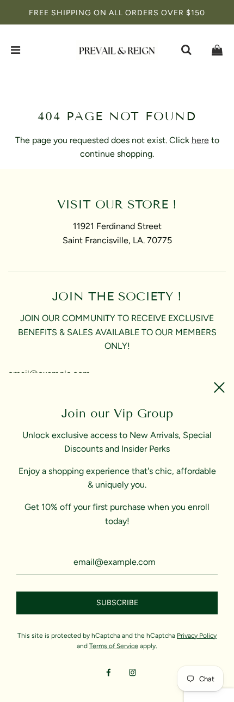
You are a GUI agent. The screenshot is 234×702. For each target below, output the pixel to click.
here (200, 140)
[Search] (186, 50)
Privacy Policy (197, 635)
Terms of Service (113, 646)
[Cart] (217, 50)
